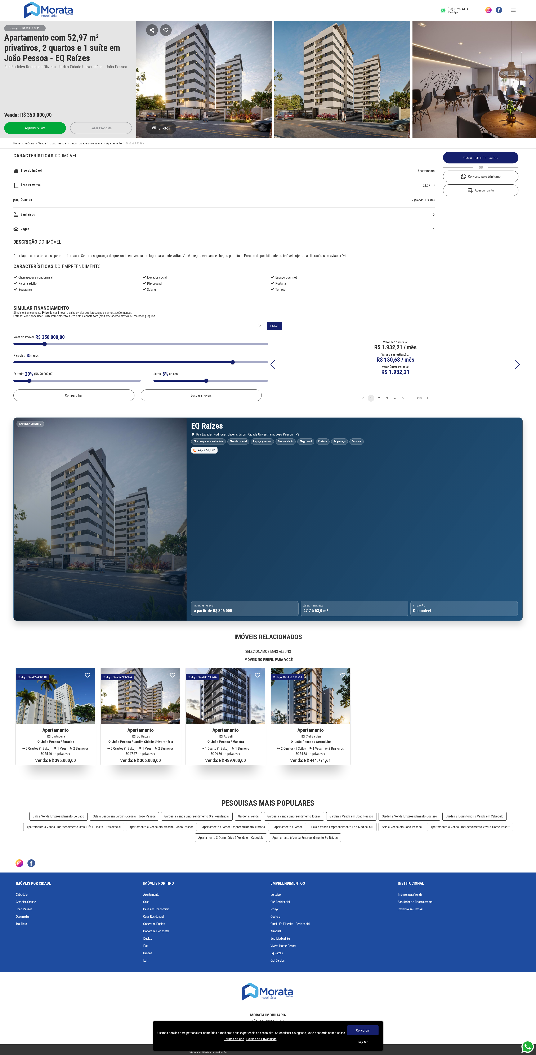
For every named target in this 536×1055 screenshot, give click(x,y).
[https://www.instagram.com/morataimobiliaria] (488, 10)
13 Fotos (163, 128)
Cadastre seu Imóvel (410, 909)
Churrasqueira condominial (35, 277)
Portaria (280, 283)
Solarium (152, 290)
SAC (260, 326)
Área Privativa (31, 185)
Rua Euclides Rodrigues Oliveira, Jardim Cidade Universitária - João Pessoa (65, 66)
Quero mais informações (480, 157)
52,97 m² (429, 186)
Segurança (25, 290)
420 (419, 398)
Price (274, 326)
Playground (154, 283)
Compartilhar (74, 395)
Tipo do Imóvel (31, 170)
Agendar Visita (35, 128)
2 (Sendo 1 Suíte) (423, 200)
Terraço (280, 290)
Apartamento (426, 171)
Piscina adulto (27, 283)
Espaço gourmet (286, 277)
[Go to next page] (427, 398)
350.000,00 (39, 115)
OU (481, 168)
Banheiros (28, 214)
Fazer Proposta (101, 128)
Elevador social (157, 277)
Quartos (26, 200)
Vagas (25, 229)
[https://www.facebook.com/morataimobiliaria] (499, 10)
